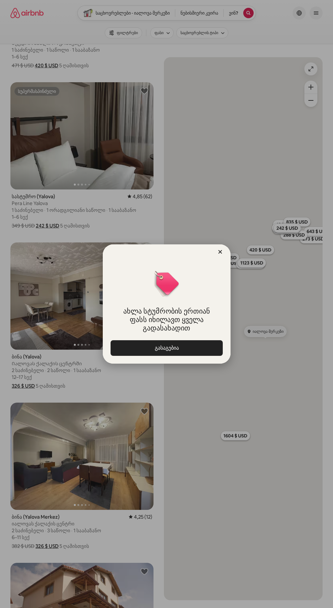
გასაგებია (166, 347)
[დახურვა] (220, 251)
